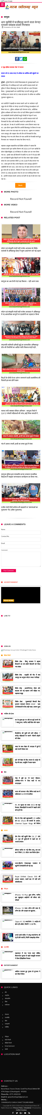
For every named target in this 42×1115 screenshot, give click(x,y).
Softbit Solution (21, 1110)
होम (6, 992)
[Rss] (29, 1113)
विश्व (6, 1001)
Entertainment (10, 1046)
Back (20, 185)
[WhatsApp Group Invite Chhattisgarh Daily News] (21, 650)
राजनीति (7, 1017)
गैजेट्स (7, 1036)
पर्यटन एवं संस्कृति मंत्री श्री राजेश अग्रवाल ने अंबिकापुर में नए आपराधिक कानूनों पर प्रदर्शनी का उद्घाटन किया (20, 313)
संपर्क (6, 1049)
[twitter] (21, 59)
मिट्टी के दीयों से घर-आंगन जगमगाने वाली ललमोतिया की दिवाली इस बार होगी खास (20, 379)
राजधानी (7, 1024)
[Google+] (21, 1113)
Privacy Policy (18, 1108)
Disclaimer (27, 1108)
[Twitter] (17, 1113)
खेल (6, 1021)
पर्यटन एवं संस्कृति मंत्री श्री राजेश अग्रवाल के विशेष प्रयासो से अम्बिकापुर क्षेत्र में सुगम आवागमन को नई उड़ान (21, 249)
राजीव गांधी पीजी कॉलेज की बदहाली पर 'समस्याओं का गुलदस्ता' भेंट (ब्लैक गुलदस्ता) (19, 508)
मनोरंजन (7, 1005)
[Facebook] (13, 1113)
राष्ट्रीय (7, 995)
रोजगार (7, 1014)
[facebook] (17, 59)
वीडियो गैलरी (8, 1043)
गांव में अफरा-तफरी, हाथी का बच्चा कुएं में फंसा (17, 444)
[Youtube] (25, 1113)
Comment (4, 550)
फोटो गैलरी (8, 1040)
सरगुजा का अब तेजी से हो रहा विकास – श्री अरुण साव (20, 281)
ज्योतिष (7, 1027)
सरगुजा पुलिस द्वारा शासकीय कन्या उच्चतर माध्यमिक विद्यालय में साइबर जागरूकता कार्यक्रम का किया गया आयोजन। (19, 475)
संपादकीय (7, 998)
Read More (8, 600)
